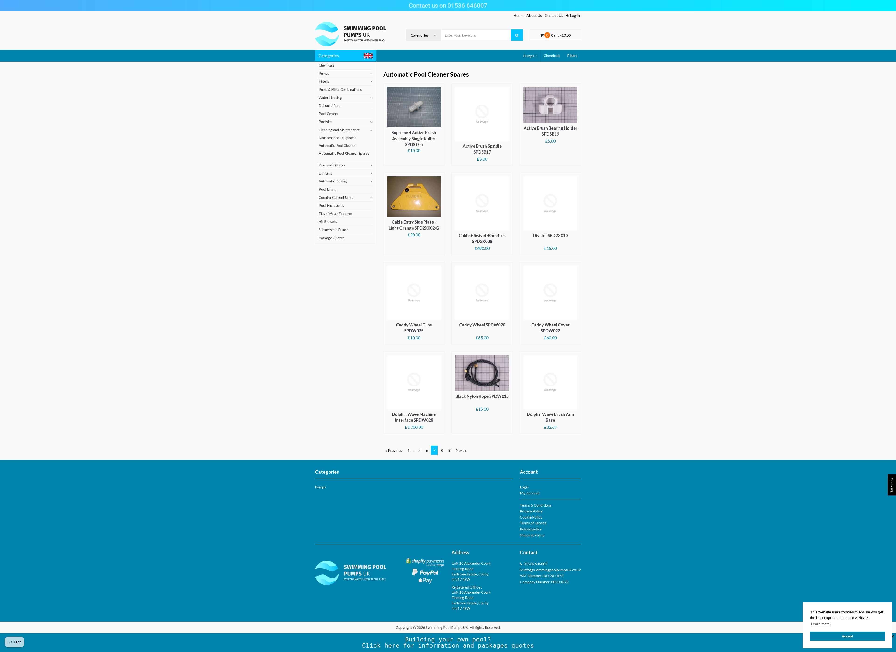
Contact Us (554, 15)
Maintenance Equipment (337, 138)
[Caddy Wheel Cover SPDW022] (550, 292)
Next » (461, 450)
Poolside (325, 121)
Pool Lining (327, 189)
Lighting (325, 173)
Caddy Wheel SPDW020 (482, 324)
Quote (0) (892, 485)
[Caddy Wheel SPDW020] (482, 292)
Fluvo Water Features (336, 213)
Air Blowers (328, 221)
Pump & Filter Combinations (340, 89)
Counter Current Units (336, 197)
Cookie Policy (531, 517)
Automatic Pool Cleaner (337, 145)
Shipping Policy (532, 535)
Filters (572, 55)
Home (518, 15)
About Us (534, 15)
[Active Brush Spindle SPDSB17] (482, 114)
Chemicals (552, 55)
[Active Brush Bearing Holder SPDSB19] (550, 105)
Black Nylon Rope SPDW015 (482, 396)
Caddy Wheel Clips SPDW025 (414, 327)
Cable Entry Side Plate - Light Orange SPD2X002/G (414, 225)
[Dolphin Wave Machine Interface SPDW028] (414, 382)
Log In (574, 15)
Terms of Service (533, 523)
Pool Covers (328, 114)
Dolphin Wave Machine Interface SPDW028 (414, 417)
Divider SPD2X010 (550, 235)
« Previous (394, 450)
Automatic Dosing (333, 181)
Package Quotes (331, 238)
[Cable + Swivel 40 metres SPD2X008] (482, 203)
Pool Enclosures (331, 205)
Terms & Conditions (535, 505)
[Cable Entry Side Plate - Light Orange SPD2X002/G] (414, 196)
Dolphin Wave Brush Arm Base (550, 417)
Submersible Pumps (333, 230)
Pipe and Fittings (332, 165)
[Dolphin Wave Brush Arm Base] (550, 382)
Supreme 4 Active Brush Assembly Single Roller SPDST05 (414, 138)
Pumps (528, 55)
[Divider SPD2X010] (550, 203)
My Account (530, 493)
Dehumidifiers (329, 105)
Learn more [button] (820, 624)
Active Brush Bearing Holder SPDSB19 (550, 131)
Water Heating (330, 97)
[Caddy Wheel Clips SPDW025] (414, 292)
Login (524, 487)
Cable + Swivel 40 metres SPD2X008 (482, 238)
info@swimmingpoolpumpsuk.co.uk (552, 570)
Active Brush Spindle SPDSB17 (482, 149)
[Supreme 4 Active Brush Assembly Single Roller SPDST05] (414, 107)
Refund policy (531, 529)
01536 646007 (535, 563)
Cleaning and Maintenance (339, 130)
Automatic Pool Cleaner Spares (344, 153)
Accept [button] (847, 636)
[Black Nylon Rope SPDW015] (482, 373)
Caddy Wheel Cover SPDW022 (550, 327)
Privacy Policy (531, 511)
